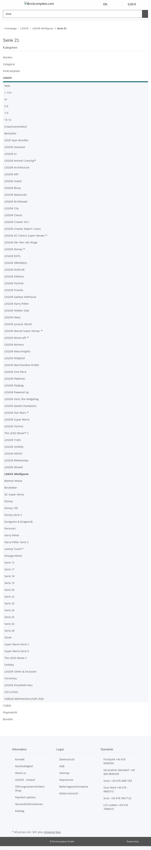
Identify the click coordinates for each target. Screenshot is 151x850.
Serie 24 (9, 610)
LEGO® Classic (13, 215)
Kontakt (19, 759)
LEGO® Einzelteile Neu (18, 685)
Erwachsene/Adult (15, 126)
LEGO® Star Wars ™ (16, 412)
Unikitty (9, 664)
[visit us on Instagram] (15, 825)
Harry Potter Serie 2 (16, 542)
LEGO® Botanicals (15, 194)
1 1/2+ (8, 92)
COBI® (7, 705)
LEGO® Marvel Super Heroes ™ (23, 331)
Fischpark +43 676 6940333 (114, 761)
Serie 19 (9, 583)
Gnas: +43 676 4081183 (117, 780)
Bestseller (10, 133)
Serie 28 (9, 630)
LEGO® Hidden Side (16, 310)
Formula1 (10, 528)
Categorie (9, 64)
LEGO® (7, 78)
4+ (5, 99)
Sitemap (64, 773)
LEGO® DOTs (12, 256)
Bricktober (10, 487)
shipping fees (52, 832)
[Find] (145, 14)
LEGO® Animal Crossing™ (20, 160)
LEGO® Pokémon (14, 378)
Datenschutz (67, 759)
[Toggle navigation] (16, 4)
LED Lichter (11, 692)
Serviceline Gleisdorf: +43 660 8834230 (119, 772)
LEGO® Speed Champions (20, 406)
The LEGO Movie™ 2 (16, 433)
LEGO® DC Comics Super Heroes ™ (25, 235)
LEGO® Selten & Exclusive (20, 671)
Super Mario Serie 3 (16, 651)
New (7, 85)
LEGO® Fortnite (14, 283)
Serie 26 (9, 624)
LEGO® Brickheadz (16, 201)
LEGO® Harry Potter (16, 303)
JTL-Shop (143, 841)
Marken (7, 57)
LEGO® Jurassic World (18, 324)
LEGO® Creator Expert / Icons (22, 228)
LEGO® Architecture (16, 167)
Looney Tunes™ (13, 549)
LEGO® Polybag (14, 385)
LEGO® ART (11, 174)
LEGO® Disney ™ (14, 249)
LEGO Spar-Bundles (16, 140)
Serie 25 (9, 617)
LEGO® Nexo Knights (17, 351)
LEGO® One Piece (15, 372)
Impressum (66, 780)
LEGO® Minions (14, 344)
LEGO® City (11, 208)
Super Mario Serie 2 (16, 644)
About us (20, 773)
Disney (8, 501)
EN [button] (105, 4)
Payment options (25, 797)
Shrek (7, 637)
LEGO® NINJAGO (14, 358)
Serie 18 (9, 576)
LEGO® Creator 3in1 (16, 222)
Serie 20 (9, 590)
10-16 (7, 120)
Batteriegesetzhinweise (73, 786)
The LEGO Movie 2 (15, 658)
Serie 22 (9, 596)
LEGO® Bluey (12, 188)
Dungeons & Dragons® (18, 521)
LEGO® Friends (13, 290)
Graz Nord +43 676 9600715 (115, 789)
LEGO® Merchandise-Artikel (21, 365)
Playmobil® (10, 712)
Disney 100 (11, 508)
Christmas (10, 678)
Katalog (19, 811)
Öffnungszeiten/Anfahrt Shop (30, 788)
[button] (115, 4)
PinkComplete (11, 71)
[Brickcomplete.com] (39, 3)
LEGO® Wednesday (16, 460)
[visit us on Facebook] (15, 821)
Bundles (8, 719)
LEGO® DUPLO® (14, 269)
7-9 (6, 113)
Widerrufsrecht (68, 793)
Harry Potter (11, 535)
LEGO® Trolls (12, 440)
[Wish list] (121, 4)
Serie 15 (9, 562)
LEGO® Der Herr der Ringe (20, 242)
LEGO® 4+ (10, 154)
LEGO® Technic (14, 426)
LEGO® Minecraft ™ (16, 337)
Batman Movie (13, 481)
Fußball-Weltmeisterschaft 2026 (24, 699)
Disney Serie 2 (13, 515)
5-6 (6, 106)
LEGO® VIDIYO (13, 453)
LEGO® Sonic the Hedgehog (21, 399)
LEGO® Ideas (12, 317)
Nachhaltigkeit (24, 766)
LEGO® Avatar (13, 181)
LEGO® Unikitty (13, 446)
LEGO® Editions (14, 276)
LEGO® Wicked (13, 467)
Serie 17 (9, 569)
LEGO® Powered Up (16, 392)
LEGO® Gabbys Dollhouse (20, 297)
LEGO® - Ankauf (25, 780)
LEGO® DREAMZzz (15, 263)
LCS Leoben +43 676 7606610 (115, 807)
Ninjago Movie (13, 555)
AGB (61, 766)
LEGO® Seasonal (14, 147)
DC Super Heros (14, 494)
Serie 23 (9, 603)
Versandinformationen (29, 804)
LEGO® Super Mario (16, 419)
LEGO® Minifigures (16, 474)
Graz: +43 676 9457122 (117, 798)
